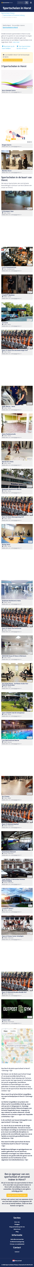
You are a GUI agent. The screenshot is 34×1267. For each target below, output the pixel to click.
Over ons (17, 1222)
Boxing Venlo (6, 544)
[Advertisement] (17, 109)
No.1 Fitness (5, 796)
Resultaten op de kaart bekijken (17, 1046)
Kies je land (18, 1260)
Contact (17, 1252)
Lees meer (16, 42)
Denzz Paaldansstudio (9, 434)
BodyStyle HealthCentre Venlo (11, 601)
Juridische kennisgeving (17, 1241)
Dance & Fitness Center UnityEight (13, 936)
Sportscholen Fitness (8, 13)
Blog (17, 1231)
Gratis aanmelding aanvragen (17, 1195)
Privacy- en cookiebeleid (17, 1244)
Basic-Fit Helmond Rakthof (10, 824)
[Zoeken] (26, 2)
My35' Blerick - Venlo (8, 406)
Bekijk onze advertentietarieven (13, 60)
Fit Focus (5, 323)
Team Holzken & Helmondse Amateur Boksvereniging (13, 880)
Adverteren (17, 1229)
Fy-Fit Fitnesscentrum (9, 267)
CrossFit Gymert (7, 908)
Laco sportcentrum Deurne (10, 740)
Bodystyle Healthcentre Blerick (11, 489)
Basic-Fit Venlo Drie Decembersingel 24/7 (15, 350)
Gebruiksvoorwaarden (17, 1239)
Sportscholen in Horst (10, 27)
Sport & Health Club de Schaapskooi (13, 713)
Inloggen (17, 1224)
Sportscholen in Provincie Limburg (14, 15)
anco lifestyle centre (9, 90)
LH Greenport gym (8, 211)
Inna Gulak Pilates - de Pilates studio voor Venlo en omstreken (15, 684)
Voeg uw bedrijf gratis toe (17, 1227)
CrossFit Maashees (8, 295)
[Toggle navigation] (31, 2)
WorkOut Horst (6, 171)
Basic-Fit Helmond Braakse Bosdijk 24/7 (14, 992)
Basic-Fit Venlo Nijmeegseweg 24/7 (13, 517)
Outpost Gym (6, 1020)
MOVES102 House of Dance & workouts (14, 656)
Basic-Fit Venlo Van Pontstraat (11, 628)
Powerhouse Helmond (9, 852)
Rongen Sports (6, 145)
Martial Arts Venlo (7, 462)
